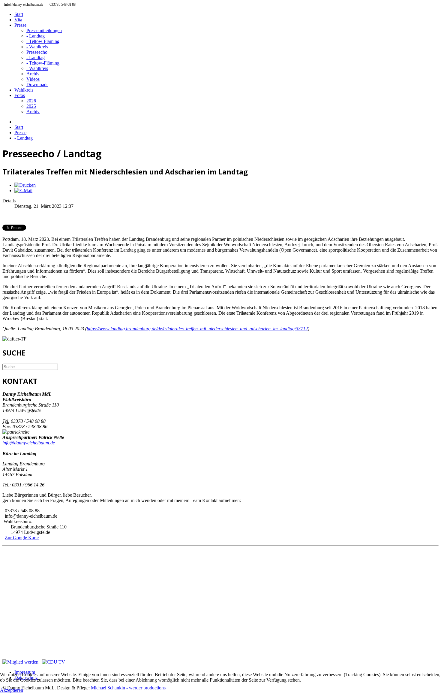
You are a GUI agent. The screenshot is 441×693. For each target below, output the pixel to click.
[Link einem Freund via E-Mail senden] (23, 190)
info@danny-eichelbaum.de (28, 442)
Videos (33, 79)
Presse (20, 25)
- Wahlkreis (37, 46)
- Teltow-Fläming (42, 41)
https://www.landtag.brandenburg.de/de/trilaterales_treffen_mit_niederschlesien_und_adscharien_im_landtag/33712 (197, 328)
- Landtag (35, 35)
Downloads (37, 84)
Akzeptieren (11, 690)
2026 (31, 100)
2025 (31, 106)
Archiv (33, 73)
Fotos (19, 95)
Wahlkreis (23, 89)
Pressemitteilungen (44, 30)
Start (18, 14)
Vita (18, 19)
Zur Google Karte (22, 537)
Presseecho (36, 52)
